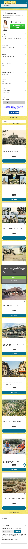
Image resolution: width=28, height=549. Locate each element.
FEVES (3, 65)
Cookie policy (4, 274)
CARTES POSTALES (6, 52)
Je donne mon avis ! (14, 112)
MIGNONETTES (5, 74)
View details (14, 160)
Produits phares (5, 99)
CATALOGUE (4, 36)
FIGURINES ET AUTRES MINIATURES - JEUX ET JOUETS (12, 67)
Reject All (14, 281)
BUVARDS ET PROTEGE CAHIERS (8, 47)
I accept (14, 277)
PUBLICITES (4, 88)
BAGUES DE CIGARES (6, 43)
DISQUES (4, 54)
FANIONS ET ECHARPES (6, 63)
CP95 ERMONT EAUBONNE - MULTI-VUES (13, 190)
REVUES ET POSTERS (6, 90)
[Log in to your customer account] (26, 2)
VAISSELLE (4, 40)
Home (3, 34)
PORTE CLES (4, 85)
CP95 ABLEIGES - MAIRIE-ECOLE (11, 151)
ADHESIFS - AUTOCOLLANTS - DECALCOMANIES (11, 38)
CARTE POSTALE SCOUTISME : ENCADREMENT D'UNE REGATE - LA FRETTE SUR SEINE (12, 461)
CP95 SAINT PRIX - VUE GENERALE (12, 421)
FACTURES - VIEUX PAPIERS (7, 61)
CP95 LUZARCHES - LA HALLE (10, 305)
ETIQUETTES (4, 58)
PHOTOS (3, 81)
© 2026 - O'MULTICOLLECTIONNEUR (14, 547)
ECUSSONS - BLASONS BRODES (8, 56)
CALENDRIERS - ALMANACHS (7, 49)
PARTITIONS (4, 76)
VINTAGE (3, 97)
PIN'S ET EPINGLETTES (6, 83)
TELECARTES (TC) (5, 92)
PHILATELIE (4, 79)
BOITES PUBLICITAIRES (6, 45)
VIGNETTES (4, 94)
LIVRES (3, 70)
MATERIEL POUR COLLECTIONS (8, 72)
